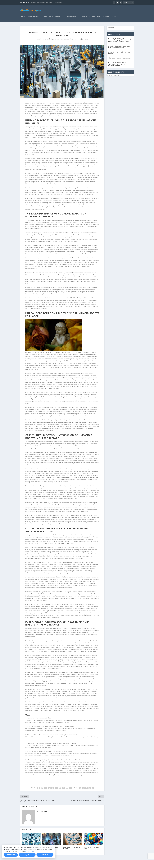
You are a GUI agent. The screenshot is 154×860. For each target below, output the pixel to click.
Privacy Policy (29, 851)
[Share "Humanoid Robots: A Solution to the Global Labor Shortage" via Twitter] (42, 788)
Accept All (45, 855)
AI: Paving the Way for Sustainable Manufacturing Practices (119, 46)
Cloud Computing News (51, 17)
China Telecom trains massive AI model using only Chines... (48, 2)
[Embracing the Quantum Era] (51, 839)
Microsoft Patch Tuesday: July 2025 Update (119, 52)
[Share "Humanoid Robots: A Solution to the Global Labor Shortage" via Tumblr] (49, 788)
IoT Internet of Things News (90, 17)
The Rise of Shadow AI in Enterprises (119, 58)
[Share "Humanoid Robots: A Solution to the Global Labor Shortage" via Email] (67, 788)
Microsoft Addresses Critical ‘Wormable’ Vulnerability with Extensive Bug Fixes (117, 64)
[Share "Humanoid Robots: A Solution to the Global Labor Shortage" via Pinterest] (53, 788)
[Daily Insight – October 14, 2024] (93, 839)
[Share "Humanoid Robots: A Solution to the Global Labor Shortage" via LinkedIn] (56, 788)
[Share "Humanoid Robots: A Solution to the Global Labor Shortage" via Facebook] (38, 788)
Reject (27, 855)
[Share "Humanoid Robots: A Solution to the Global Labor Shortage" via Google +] (45, 788)
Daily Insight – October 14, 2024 (93, 848)
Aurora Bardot (47, 39)
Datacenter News (69, 17)
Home (23, 17)
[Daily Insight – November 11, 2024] (72, 839)
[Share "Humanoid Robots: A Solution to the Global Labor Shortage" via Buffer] (60, 788)
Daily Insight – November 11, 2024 (71, 848)
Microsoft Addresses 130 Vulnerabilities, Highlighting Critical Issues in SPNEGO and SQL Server (119, 40)
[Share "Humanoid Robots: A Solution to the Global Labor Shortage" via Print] (70, 788)
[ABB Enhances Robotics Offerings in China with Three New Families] (31, 839)
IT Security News (109, 17)
